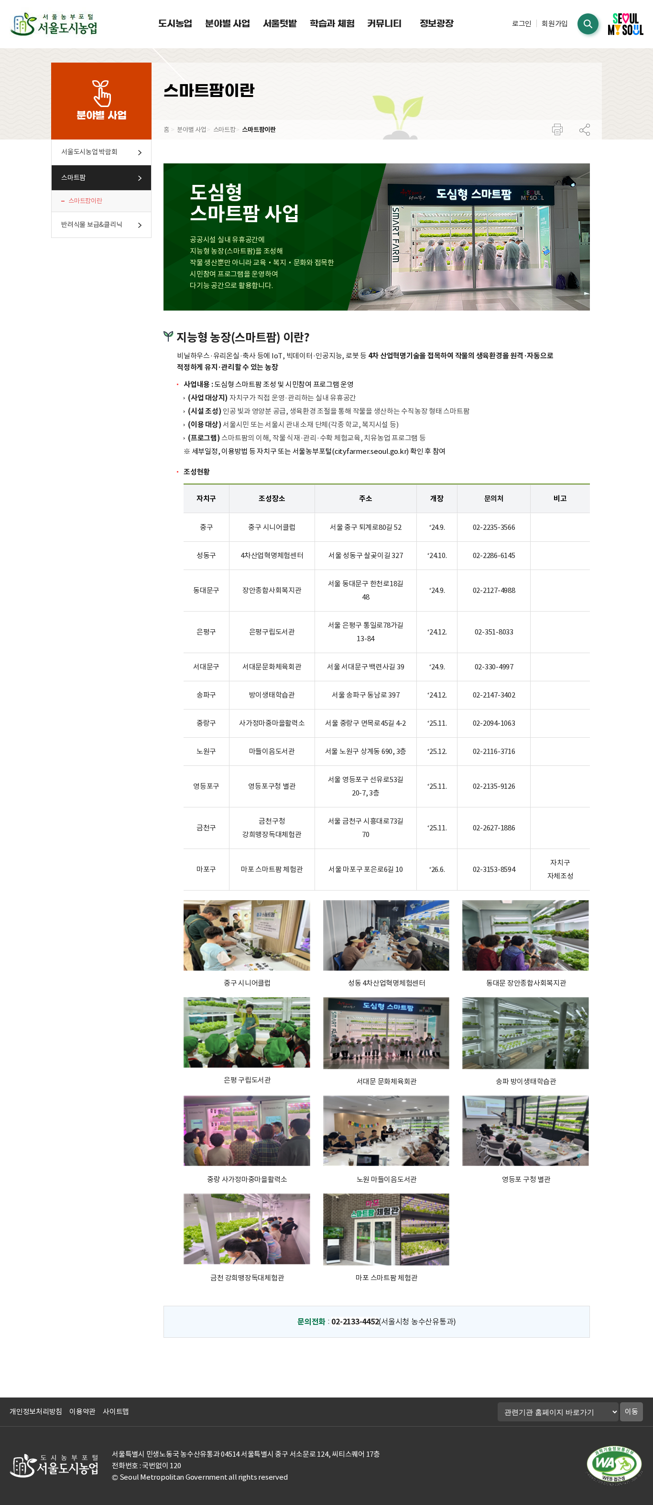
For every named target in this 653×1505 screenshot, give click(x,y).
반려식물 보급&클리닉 (91, 224)
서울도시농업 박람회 (89, 152)
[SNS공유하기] (584, 133)
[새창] (614, 1466)
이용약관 (82, 1411)
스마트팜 (73, 177)
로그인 (522, 23)
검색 (588, 23)
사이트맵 (116, 1411)
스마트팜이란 (85, 201)
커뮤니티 (384, 23)
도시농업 (175, 23)
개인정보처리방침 (36, 1411)
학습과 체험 (332, 23)
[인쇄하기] (557, 133)
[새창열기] (625, 24)
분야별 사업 (227, 23)
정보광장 (437, 23)
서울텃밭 (280, 23)
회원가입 (555, 23)
